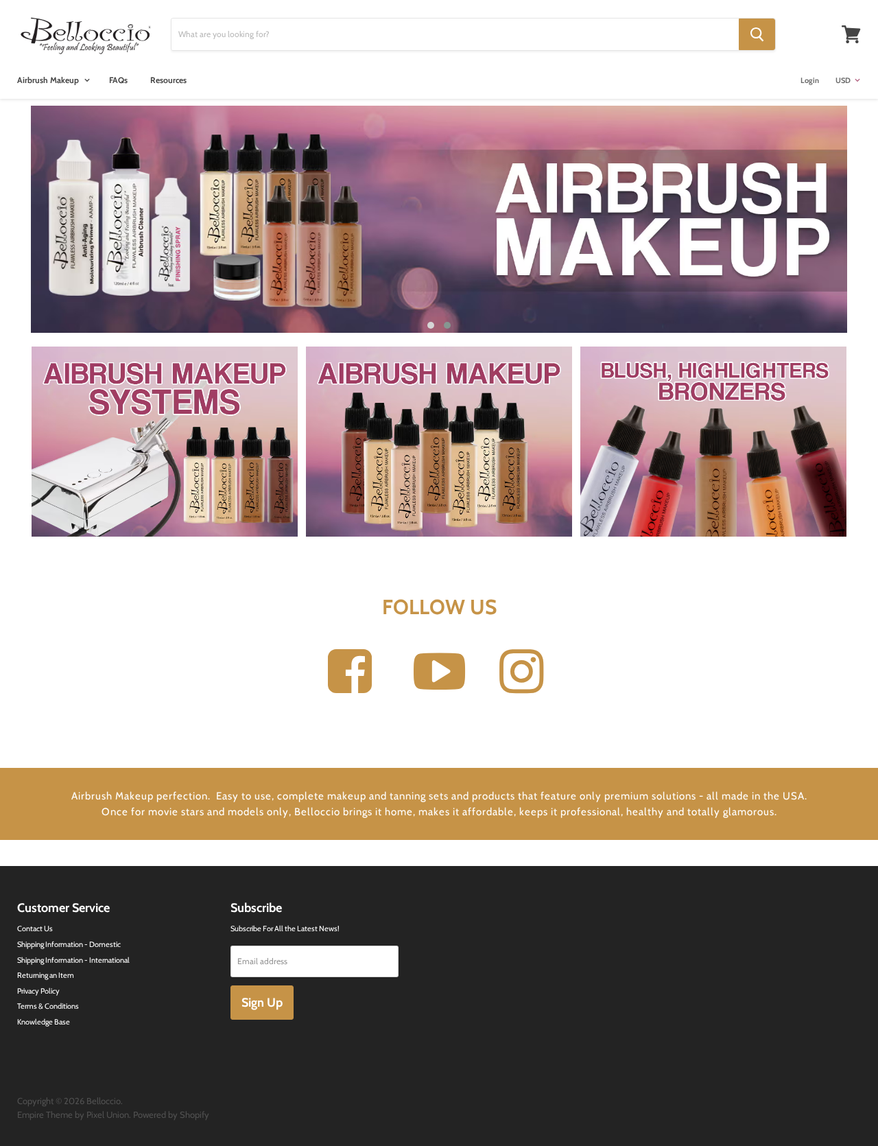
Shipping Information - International (73, 960)
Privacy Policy (38, 991)
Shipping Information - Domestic (69, 944)
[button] (431, 325)
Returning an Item (45, 975)
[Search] (757, 34)
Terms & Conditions (48, 1006)
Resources (168, 80)
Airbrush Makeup (49, 80)
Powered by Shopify (171, 1114)
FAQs (118, 80)
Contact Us (35, 928)
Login (809, 80)
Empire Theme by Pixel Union (73, 1114)
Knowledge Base (43, 1022)
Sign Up (262, 1002)
